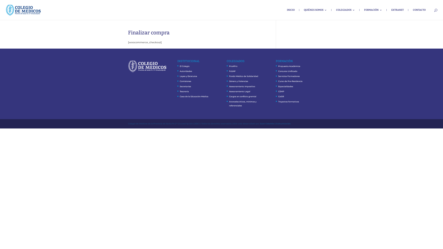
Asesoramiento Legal (239, 91)
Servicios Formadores (289, 76)
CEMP (281, 91)
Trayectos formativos (288, 101)
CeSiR (281, 96)
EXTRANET (397, 10)
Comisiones (185, 81)
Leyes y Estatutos (188, 76)
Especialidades (285, 86)
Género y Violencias (238, 81)
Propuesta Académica (289, 66)
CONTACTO (419, 10)
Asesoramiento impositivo (242, 86)
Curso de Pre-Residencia (290, 81)
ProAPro (233, 66)
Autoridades (186, 71)
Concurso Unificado (287, 71)
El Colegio (184, 66)
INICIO (291, 10)
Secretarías (185, 86)
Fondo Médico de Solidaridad (243, 76)
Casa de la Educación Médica (194, 96)
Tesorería (184, 91)
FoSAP (232, 71)
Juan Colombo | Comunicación (275, 123)
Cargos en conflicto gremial (242, 96)
